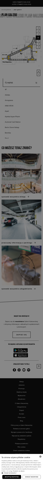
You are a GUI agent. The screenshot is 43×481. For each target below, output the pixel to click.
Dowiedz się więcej (18, 471)
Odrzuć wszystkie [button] (31, 477)
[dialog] (21, 240)
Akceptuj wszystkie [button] (12, 477)
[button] (21, 473)
